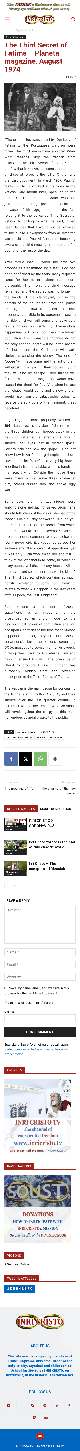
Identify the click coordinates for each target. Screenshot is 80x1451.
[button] (7, 19)
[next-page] (14, 885)
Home (8, 30)
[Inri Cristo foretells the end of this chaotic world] (15, 847)
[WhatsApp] (40, 759)
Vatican (40, 737)
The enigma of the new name (58, 790)
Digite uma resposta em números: (28, 1002)
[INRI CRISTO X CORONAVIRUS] (15, 824)
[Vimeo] (34, 1417)
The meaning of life (19, 788)
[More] (55, 759)
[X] (25, 759)
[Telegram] (44, 1405)
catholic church (26, 732)
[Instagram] (32, 1405)
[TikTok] (56, 1405)
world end (56, 737)
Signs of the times (27, 30)
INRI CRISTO (47, 732)
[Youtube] (46, 1417)
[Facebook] (11, 759)
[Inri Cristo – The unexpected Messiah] (15, 868)
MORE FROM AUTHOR (55, 809)
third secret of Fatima (19, 737)
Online (17, 1264)
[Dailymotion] (8, 1405)
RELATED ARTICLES (21, 809)
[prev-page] (7, 885)
